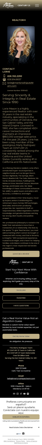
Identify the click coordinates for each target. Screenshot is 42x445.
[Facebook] (21, 394)
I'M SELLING (21, 290)
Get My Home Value (21, 336)
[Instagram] (17, 394)
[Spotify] (28, 394)
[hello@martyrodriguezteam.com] (14, 394)
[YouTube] (24, 394)
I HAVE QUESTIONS (21, 305)
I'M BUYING (21, 298)
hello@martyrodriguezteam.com (21, 378)
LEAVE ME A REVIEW (21, 254)
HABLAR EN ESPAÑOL (21, 417)
